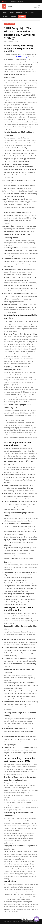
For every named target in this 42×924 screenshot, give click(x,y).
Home (5, 12)
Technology (29, 12)
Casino (13, 16)
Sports (5, 16)
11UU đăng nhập (21, 57)
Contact (22, 16)
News (12, 12)
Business (19, 12)
